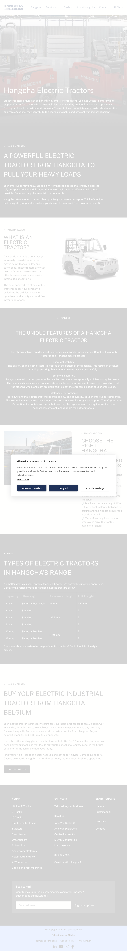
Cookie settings (95, 488)
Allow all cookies (32, 488)
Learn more (23, 479)
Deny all (63, 488)
